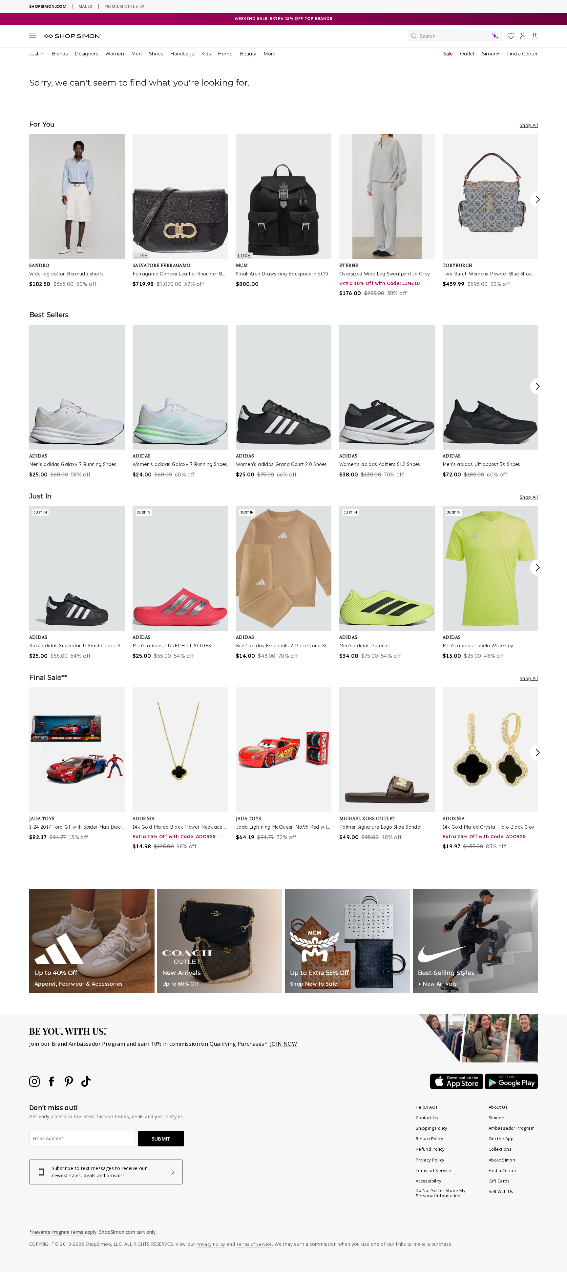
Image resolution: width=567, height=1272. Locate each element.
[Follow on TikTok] (86, 1084)
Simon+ (491, 54)
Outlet (467, 54)
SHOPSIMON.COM (47, 6)
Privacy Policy (430, 1160)
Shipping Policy (432, 1128)
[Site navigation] (32, 37)
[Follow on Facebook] (52, 1084)
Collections (500, 1149)
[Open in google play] (511, 1087)
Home (225, 54)
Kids (206, 54)
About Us (498, 1107)
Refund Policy (430, 1149)
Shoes (156, 54)
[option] (77, 211)
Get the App (501, 1138)
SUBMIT (161, 1139)
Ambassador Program (512, 1128)
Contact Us (427, 1118)
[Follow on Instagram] (35, 1084)
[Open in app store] (457, 1087)
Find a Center (522, 54)
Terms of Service (433, 1170)
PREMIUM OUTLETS (124, 6)
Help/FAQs (427, 1107)
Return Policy (429, 1138)
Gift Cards (499, 1181)
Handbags (182, 54)
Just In (37, 54)
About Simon (502, 1160)
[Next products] (538, 199)
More (269, 54)
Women (114, 54)
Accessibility (428, 1181)
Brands (60, 54)
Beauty (248, 54)
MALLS (85, 6)
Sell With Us (501, 1191)
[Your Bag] (534, 37)
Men (136, 54)
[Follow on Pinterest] (69, 1084)
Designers (86, 54)
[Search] (455, 36)
